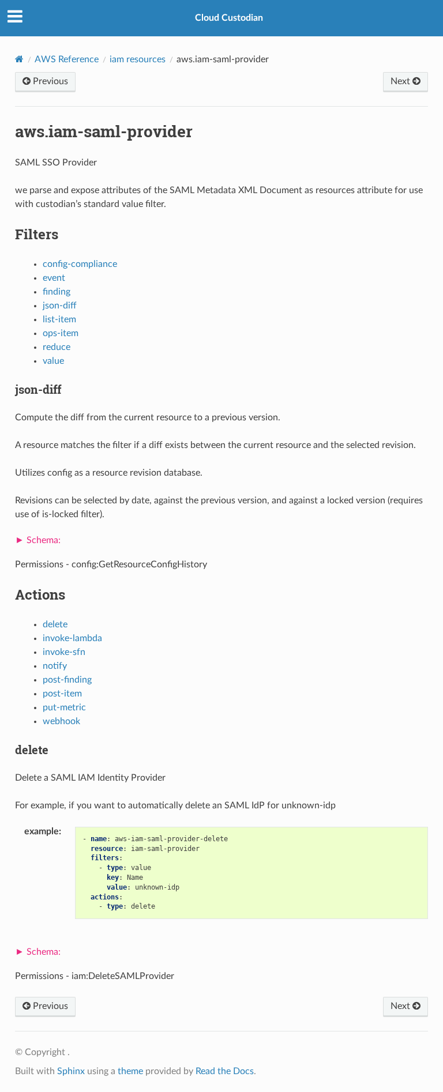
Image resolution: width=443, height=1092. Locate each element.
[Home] (19, 59)
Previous (49, 81)
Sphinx (71, 1071)
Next (401, 81)
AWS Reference (67, 59)
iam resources (138, 59)
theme (130, 1071)
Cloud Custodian (229, 17)
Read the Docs (225, 1071)
